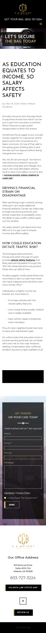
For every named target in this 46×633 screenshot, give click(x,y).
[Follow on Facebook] (23, 601)
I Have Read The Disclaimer (23, 498)
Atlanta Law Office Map (23, 588)
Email (8, 443)
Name (7, 433)
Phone (8, 453)
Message (9, 462)
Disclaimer (9, 493)
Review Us (23, 612)
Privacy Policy (23, 493)
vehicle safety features (23, 260)
